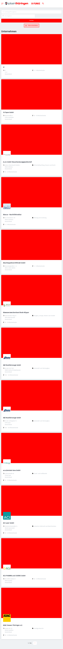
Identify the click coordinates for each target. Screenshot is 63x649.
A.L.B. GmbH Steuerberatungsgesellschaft (17, 162)
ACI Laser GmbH (8, 523)
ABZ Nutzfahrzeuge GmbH (12, 365)
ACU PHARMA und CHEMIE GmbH (14, 576)
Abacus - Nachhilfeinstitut (12, 214)
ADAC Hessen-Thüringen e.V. (12, 625)
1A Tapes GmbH (8, 112)
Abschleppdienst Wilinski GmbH (14, 263)
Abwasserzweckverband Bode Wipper (16, 312)
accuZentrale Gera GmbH (11, 470)
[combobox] (31, 12)
